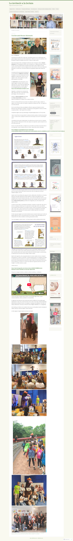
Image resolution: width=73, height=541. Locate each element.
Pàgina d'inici (12, 8)
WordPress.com (40, 538)
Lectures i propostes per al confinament (17, 11)
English (51, 125)
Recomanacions (34, 8)
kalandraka (13, 533)
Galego (51, 128)
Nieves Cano (20, 533)
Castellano (51, 124)
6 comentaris (37, 533)
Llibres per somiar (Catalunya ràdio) (44, 8)
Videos (53, 8)
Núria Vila (16, 533)
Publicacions (18, 8)
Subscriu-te (52, 103)
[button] (55, 168)
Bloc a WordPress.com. (33, 538)
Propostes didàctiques (26, 8)
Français (51, 126)
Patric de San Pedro (25, 533)
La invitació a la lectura (21, 3)
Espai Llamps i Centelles (29, 11)
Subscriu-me (53, 112)
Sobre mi (36, 11)
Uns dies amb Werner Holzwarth (22, 35)
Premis (57, 8)
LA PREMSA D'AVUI (53, 275)
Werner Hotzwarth (32, 533)
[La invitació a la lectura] (36, 21)
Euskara (51, 127)
